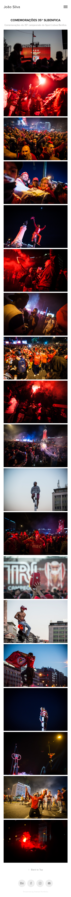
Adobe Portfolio (41, 891)
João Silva (12, 6)
